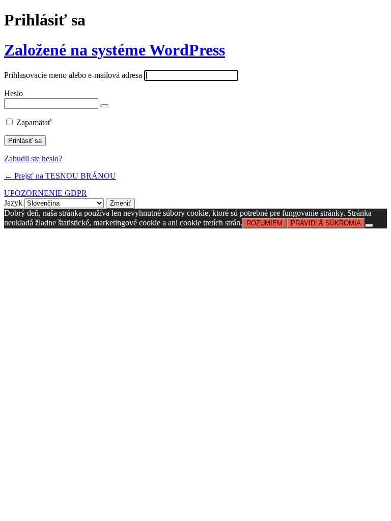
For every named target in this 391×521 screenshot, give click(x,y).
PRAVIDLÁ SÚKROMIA (326, 223)
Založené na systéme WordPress (114, 50)
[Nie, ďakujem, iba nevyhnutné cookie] (369, 225)
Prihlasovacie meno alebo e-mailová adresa (73, 75)
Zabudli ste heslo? (33, 158)
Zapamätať (33, 122)
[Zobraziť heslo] (104, 105)
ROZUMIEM (264, 223)
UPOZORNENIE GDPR (45, 193)
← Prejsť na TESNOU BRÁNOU (60, 175)
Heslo (13, 93)
